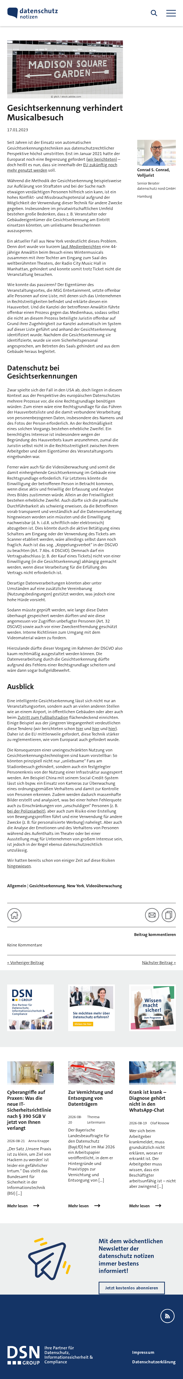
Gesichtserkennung (47, 886)
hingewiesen (19, 866)
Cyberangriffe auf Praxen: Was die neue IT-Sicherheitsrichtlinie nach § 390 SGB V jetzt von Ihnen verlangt (29, 1110)
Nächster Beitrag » (159, 962)
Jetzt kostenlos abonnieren (131, 1288)
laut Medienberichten (81, 246)
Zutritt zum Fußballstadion (43, 717)
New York (75, 886)
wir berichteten (101, 159)
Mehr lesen (18, 1206)
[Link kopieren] (169, 915)
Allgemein (16, 886)
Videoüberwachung (104, 886)
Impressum (143, 1352)
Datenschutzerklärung (154, 1362)
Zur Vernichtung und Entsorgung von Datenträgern (90, 1098)
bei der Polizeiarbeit (25, 811)
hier (79, 728)
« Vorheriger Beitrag (25, 962)
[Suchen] (154, 13)
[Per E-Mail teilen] (152, 915)
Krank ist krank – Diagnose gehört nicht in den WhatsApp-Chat (147, 1101)
